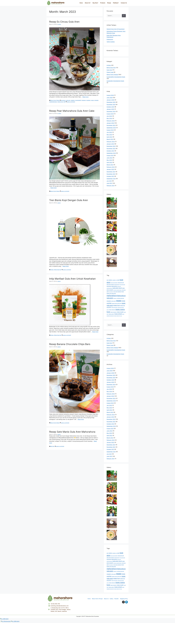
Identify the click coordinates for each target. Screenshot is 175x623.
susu (121, 315)
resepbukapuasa (53, 101)
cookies (114, 280)
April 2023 (109, 137)
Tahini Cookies (111, 41)
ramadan (96, 100)
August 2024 (110, 113)
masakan (88, 100)
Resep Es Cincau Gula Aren (64, 21)
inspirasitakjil (78, 100)
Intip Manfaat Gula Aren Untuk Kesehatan (72, 278)
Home (81, 3)
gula (118, 280)
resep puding (111, 314)
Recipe (109, 3)
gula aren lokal (122, 284)
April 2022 (109, 162)
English (6, 619)
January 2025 (110, 109)
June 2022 (109, 157)
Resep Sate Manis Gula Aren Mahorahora (72, 431)
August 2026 (110, 95)
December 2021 (111, 171)
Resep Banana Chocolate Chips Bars (69, 344)
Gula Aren (52, 446)
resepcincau (60, 101)
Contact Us (124, 3)
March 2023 (110, 139)
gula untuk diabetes (117, 291)
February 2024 (111, 120)
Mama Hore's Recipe (55, 100)
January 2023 (110, 144)
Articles (52, 269)
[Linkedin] (126, 602)
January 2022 (110, 169)
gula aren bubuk (110, 284)
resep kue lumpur (114, 307)
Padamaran (110, 39)
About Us (87, 3)
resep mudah (120, 312)
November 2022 (111, 148)
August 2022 (110, 155)
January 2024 (110, 123)
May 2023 (109, 134)
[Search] (124, 15)
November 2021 (111, 174)
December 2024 (111, 111)
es (116, 280)
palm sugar (113, 301)
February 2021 (111, 185)
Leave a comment (71, 101)
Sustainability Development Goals (116, 77)
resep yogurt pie (117, 315)
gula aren (68, 100)
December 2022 (111, 146)
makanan (84, 100)
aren (108, 280)
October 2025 (110, 107)
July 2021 (109, 181)
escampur (63, 100)
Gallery (112, 598)
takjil (65, 101)
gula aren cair (117, 284)
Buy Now (95, 3)
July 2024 (109, 116)
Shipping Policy (124, 598)
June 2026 (110, 97)
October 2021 (110, 176)
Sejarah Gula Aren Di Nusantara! (115, 29)
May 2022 (109, 160)
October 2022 (110, 151)
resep (118, 300)
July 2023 (109, 132)
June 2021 (109, 183)
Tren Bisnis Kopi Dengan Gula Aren (68, 200)
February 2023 (111, 141)
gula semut (111, 291)
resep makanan (112, 309)
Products (102, 3)
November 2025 (111, 104)
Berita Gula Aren (57, 269)
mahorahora (112, 295)
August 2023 (110, 130)
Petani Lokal (110, 72)
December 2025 (111, 102)
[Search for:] (114, 15)
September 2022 (111, 153)
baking (110, 280)
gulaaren (73, 100)
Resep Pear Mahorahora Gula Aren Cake (71, 110)
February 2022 (111, 167)
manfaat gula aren (120, 298)
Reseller (117, 598)
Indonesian (8, 621)
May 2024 (109, 118)
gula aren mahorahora (112, 286)
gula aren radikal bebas (117, 563)
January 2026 (110, 100)
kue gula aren (113, 293)
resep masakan (113, 312)
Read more (86, 97)
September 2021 (111, 178)
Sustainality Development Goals (115, 81)
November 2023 (111, 125)
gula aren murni (117, 288)
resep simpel (118, 314)
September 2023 (111, 127)
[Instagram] (123, 602)
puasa (92, 100)
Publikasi (115, 3)
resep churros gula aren (116, 303)
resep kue (116, 305)
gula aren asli (121, 282)
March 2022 (110, 164)
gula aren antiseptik (114, 282)
